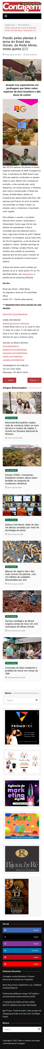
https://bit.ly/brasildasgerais (15, 314)
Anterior (11, 380)
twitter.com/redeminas (13, 356)
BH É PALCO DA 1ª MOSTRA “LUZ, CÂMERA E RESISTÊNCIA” (22, 986)
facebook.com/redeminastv (15, 349)
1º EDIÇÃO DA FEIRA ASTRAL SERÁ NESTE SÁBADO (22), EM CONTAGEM (19, 1003)
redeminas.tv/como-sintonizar (16, 323)
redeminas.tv (27, 274)
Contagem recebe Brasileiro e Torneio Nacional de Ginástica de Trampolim (18, 978)
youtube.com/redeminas (13, 360)
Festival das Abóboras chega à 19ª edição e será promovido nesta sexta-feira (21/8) (21, 995)
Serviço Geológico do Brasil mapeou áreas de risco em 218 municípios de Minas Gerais (21, 624)
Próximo (33, 380)
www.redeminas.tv (11, 346)
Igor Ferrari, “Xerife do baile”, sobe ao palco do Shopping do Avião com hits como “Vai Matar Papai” (22, 1014)
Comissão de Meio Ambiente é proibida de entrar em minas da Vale (21, 671)
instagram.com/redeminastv (15, 353)
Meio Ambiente (31, 55)
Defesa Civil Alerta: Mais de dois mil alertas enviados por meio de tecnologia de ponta (22, 527)
